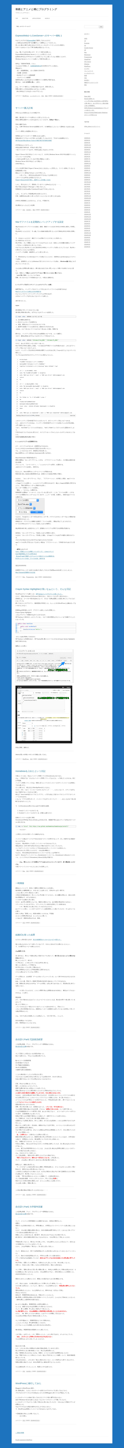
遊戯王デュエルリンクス (91, 82)
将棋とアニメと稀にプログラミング (36, 9)
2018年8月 (87, 175)
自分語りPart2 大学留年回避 (29, 1207)
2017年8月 (87, 186)
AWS (85, 38)
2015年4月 (87, 228)
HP (85, 50)
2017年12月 (87, 182)
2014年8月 (87, 240)
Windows (86, 64)
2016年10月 (87, 198)
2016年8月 (87, 200)
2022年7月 (87, 154)
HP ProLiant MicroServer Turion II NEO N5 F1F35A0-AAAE (34, 140)
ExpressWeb (31, 40)
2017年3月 (87, 191)
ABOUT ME (25, 18)
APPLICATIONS (36, 18)
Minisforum (87, 55)
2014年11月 (87, 233)
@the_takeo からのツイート (92, 126)
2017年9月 (87, 184)
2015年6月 (87, 223)
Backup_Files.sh (21, 415)
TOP (17, 18)
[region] (46, 386)
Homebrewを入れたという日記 (30, 771)
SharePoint (87, 59)
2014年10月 (87, 235)
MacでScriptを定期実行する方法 (25, 572)
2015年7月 (87, 221)
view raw (72, 415)
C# (85, 41)
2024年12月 (87, 145)
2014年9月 (87, 237)
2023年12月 (87, 147)
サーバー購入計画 (24, 108)
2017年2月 (87, 193)
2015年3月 (87, 230)
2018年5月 (87, 179)
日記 (42, 96)
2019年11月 (87, 163)
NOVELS (47, 18)
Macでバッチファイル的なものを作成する (28, 291)
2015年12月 (87, 214)
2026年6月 (87, 138)
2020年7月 (87, 159)
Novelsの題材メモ (89, 98)
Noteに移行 (87, 96)
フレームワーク (88, 71)
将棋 (85, 75)
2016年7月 (87, 203)
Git (85, 45)
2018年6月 (87, 177)
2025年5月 (87, 140)
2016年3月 (87, 209)
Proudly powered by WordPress (24, 1440)
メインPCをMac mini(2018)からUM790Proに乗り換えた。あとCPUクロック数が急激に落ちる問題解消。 (96, 103)
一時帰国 (20, 883)
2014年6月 (87, 244)
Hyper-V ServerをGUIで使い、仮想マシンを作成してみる (33, 180)
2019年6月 (87, 168)
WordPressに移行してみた (28, 1383)
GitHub (38, 415)
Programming (30, 577)
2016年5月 (87, 205)
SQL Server (87, 61)
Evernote (86, 43)
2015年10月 (87, 219)
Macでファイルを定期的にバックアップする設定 (40, 222)
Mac (24, 577)
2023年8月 (87, 149)
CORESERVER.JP (36, 66)
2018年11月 (87, 172)
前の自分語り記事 (21, 1046)
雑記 (46, 96)
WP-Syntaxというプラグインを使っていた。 (49, 594)
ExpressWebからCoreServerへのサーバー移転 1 (39, 35)
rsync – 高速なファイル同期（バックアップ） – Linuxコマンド (35, 551)
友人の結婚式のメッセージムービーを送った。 (47, 939)
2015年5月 (87, 226)
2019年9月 (87, 166)
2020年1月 (87, 161)
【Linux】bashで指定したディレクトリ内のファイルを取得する (35, 556)
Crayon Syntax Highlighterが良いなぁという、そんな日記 (43, 589)
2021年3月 (87, 156)
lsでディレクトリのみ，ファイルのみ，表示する (30, 558)
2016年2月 (87, 212)
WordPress (26, 96)
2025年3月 (87, 142)
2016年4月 (87, 207)
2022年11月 (87, 152)
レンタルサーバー (35, 96)
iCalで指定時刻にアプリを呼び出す (26, 554)
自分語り (28, 210)
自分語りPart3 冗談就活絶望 (29, 1039)
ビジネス (86, 68)
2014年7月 (87, 242)
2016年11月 (87, 196)
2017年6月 (87, 189)
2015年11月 (87, 216)
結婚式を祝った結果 (25, 935)
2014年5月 (87, 246)
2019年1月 (87, 170)
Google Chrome (88, 48)
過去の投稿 (20, 1432)
